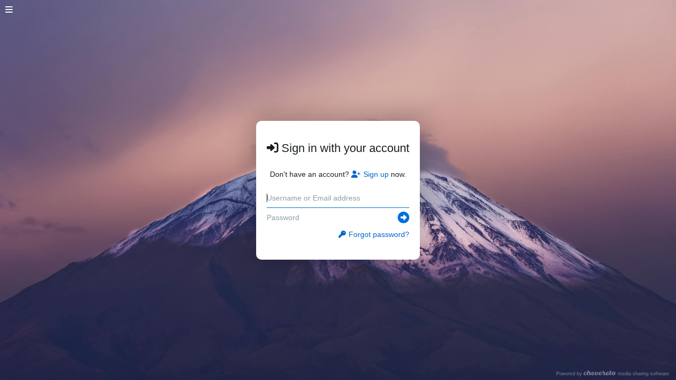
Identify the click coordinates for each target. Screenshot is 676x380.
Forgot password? (379, 234)
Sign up (376, 174)
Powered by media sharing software (612, 373)
